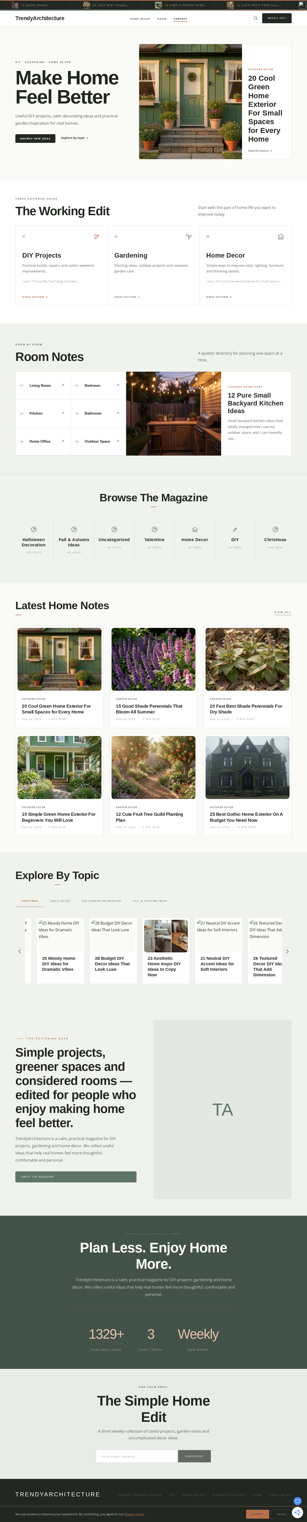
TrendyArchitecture (39, 18)
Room (161, 18)
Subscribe (194, 1456)
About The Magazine (37, 1176)
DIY (172, 1495)
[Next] (287, 951)
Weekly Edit (277, 18)
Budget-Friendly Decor (140, 1495)
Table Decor (281, 1495)
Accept (257, 1514)
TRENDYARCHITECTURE (57, 1494)
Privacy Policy (134, 1514)
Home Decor (140, 18)
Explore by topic (75, 138)
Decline (281, 1514)
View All (283, 612)
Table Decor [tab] (60, 901)
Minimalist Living (228, 1495)
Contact (181, 18)
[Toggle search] (256, 18)
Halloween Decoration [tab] (101, 901)
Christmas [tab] (29, 901)
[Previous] (19, 951)
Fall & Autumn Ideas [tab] (150, 901)
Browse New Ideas (35, 138)
